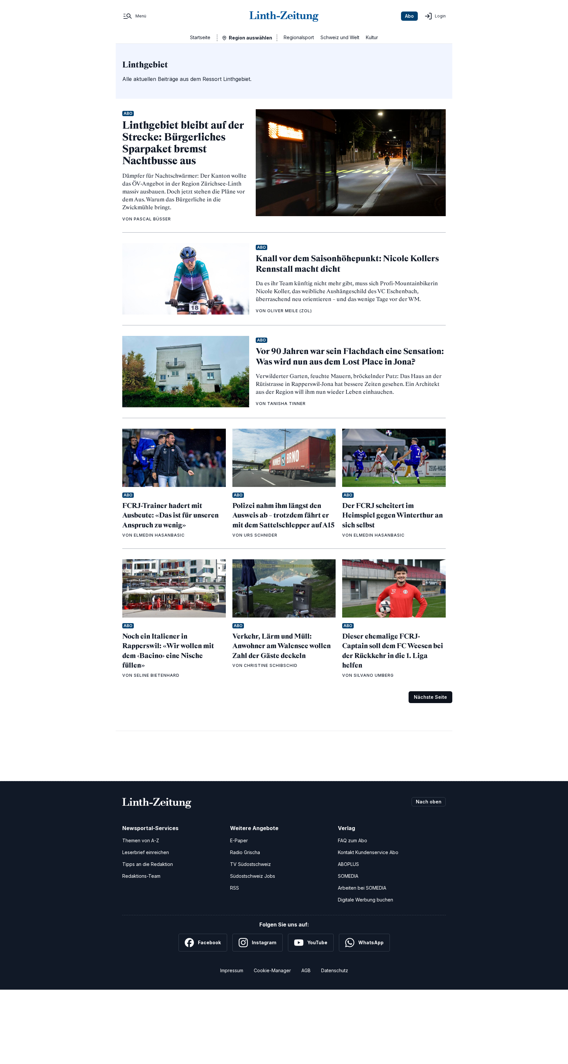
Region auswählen (250, 37)
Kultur (372, 37)
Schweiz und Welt (339, 37)
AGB (306, 970)
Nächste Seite (430, 697)
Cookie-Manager (272, 970)
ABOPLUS (348, 864)
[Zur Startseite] (284, 16)
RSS (234, 888)
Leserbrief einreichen (145, 852)
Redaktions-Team (141, 876)
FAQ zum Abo (352, 840)
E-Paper (239, 840)
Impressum (231, 970)
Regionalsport (299, 37)
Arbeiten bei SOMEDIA (362, 888)
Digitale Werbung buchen (365, 899)
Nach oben (428, 801)
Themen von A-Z (140, 840)
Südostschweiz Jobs (252, 876)
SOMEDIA (348, 876)
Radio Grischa (245, 852)
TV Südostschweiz (250, 864)
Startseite (200, 37)
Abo (409, 16)
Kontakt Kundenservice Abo (368, 852)
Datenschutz (334, 970)
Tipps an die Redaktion (147, 864)
